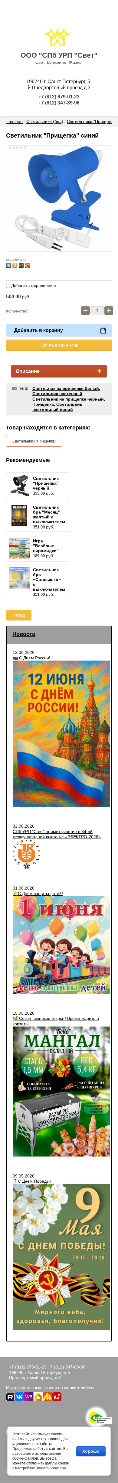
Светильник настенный (57, 393)
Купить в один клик (59, 345)
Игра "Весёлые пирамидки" (46, 545)
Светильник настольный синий (57, 407)
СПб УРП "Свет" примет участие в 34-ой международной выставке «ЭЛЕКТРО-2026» (57, 834)
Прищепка (43, 404)
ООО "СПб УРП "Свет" (59, 55)
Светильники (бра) (44, 121)
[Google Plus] (28, 264)
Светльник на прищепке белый (65, 388)
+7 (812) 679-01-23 (59, 96)
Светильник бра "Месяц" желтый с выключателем (49, 514)
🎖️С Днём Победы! (32, 1181)
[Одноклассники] (15, 264)
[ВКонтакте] (9, 264)
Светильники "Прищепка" (92, 121)
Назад (19, 615)
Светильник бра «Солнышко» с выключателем (49, 579)
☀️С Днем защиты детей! (38, 893)
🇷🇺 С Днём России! (31, 657)
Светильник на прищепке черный (68, 399)
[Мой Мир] (22, 264)
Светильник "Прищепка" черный (46, 483)
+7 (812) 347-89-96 (59, 102)
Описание (28, 371)
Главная (14, 121)
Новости (23, 634)
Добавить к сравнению (33, 285)
